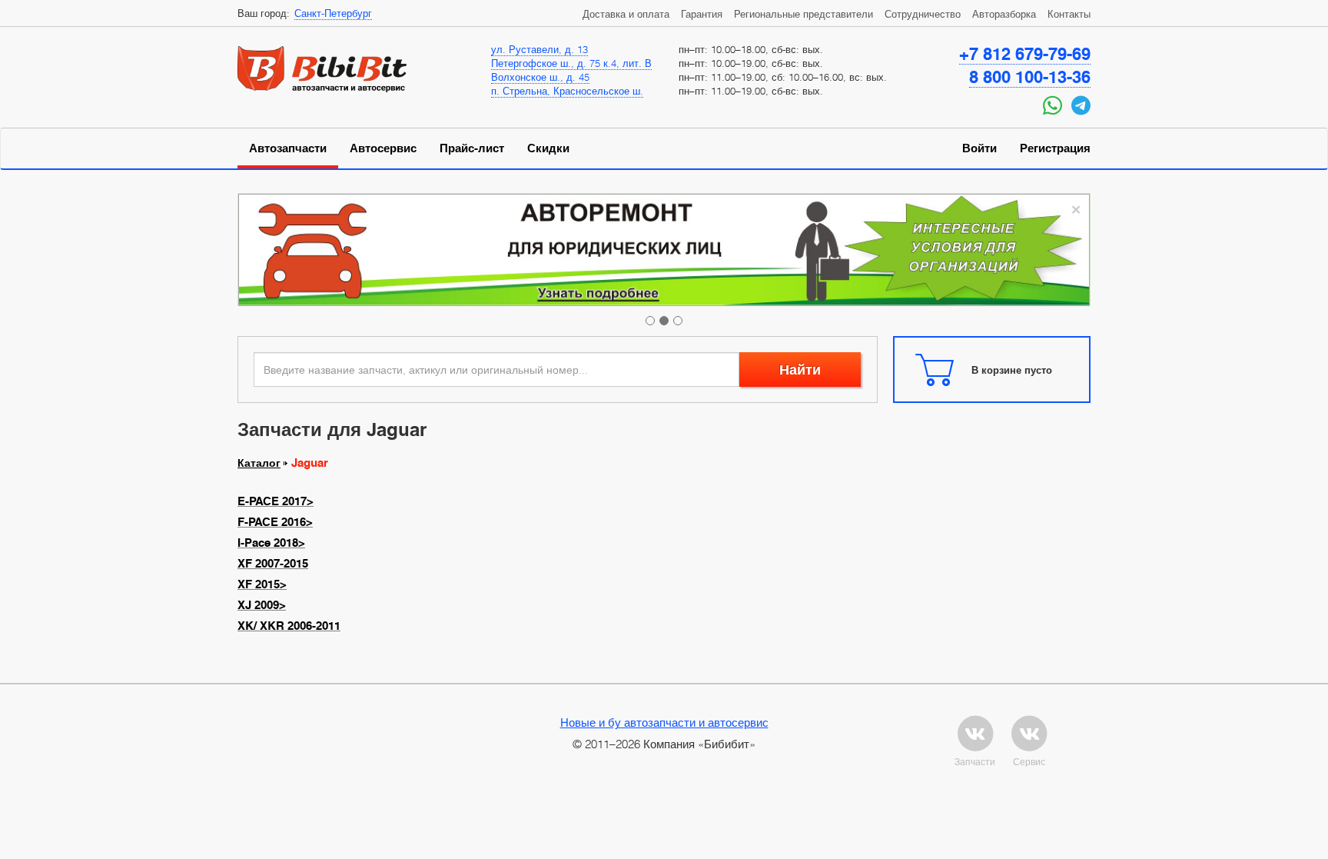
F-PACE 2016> (275, 522)
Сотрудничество (923, 14)
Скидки (548, 148)
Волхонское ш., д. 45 (540, 77)
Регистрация (1055, 148)
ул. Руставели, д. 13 (539, 49)
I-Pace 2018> (271, 543)
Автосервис (383, 148)
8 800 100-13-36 (1030, 77)
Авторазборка (1004, 14)
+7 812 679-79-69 (1025, 54)
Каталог (259, 463)
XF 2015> (262, 584)
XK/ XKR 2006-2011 (288, 626)
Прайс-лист (472, 148)
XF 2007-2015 (272, 564)
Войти (979, 148)
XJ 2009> (261, 605)
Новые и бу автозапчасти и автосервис (664, 722)
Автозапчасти (288, 148)
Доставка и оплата (626, 14)
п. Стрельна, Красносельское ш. (567, 91)
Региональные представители (803, 14)
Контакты (1069, 14)
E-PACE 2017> (275, 501)
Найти (800, 369)
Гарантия (701, 14)
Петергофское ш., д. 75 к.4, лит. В (571, 63)
